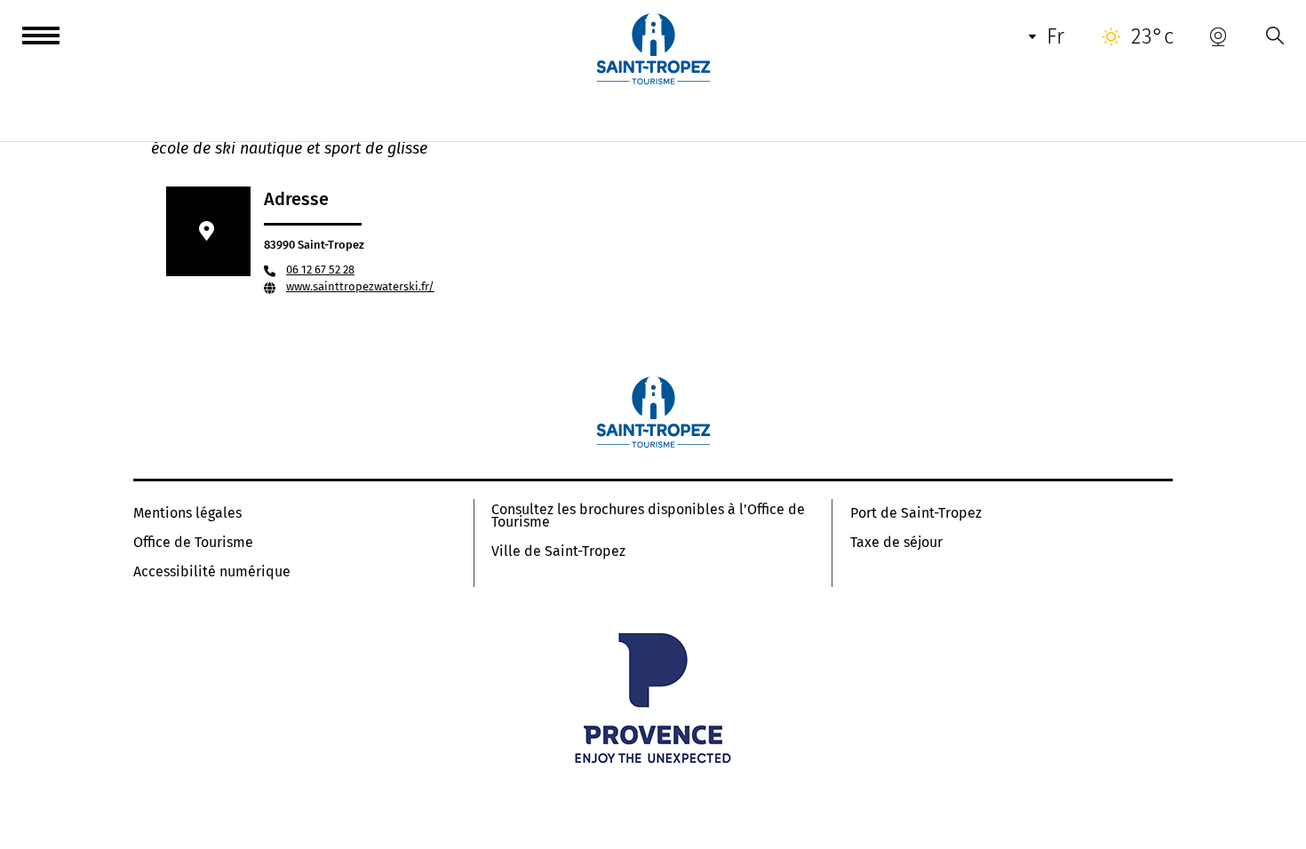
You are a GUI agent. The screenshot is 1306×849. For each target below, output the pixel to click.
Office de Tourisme (193, 542)
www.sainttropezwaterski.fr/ (360, 286)
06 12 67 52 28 (320, 269)
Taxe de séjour (896, 542)
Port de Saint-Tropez (916, 513)
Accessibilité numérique (212, 572)
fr (1055, 36)
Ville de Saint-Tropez (558, 551)
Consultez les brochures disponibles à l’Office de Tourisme (648, 516)
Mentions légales (187, 513)
